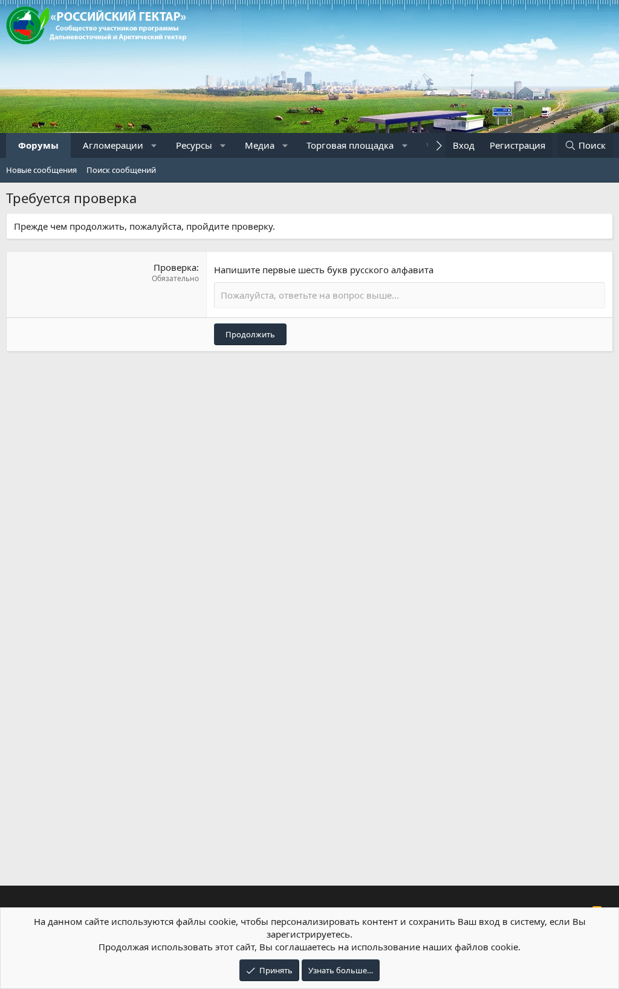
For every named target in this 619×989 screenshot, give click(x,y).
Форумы (38, 145)
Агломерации (113, 145)
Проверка (175, 267)
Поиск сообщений (121, 169)
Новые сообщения (41, 169)
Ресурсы (194, 145)
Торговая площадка (350, 145)
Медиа (259, 145)
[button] (154, 145)
